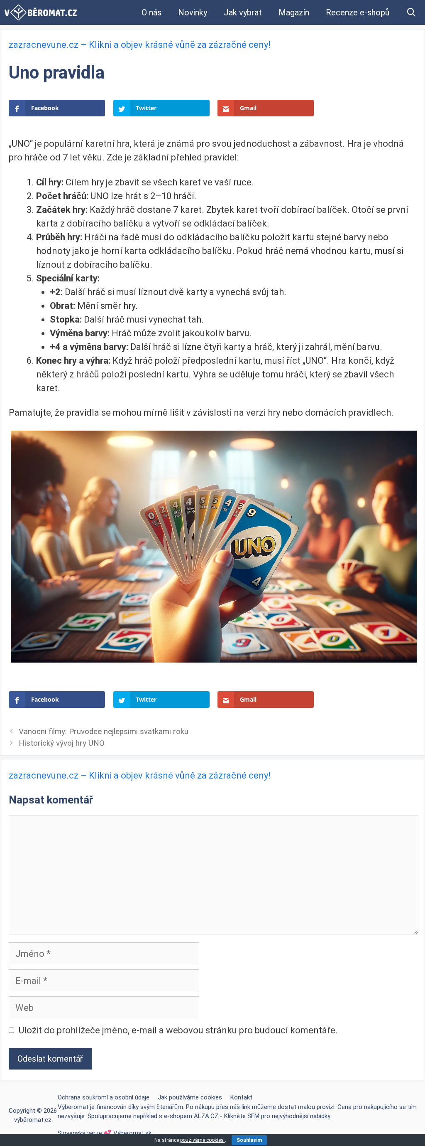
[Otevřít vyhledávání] (411, 12)
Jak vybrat (243, 12)
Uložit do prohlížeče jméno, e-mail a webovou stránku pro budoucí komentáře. (178, 1030)
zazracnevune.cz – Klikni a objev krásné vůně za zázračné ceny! (140, 44)
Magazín (293, 12)
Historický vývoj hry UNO (62, 743)
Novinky (192, 12)
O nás (151, 12)
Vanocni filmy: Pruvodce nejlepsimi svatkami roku (103, 731)
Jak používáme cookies (190, 1097)
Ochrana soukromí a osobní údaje (103, 1097)
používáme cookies (202, 1140)
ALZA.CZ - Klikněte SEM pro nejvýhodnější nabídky (262, 1116)
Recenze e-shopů (357, 12)
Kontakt (241, 1097)
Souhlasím (249, 1140)
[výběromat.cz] (40, 12)
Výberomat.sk (132, 1133)
